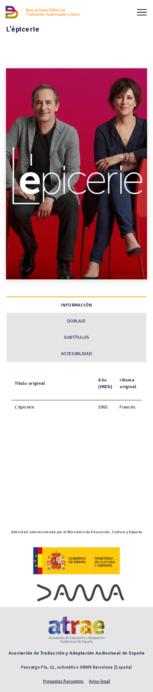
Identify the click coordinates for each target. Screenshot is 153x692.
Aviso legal (99, 681)
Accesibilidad (76, 354)
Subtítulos (76, 337)
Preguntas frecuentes (63, 681)
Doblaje (76, 321)
